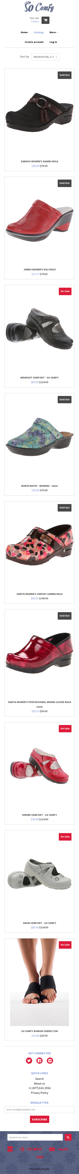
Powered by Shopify (39, 1168)
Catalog (39, 32)
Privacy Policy (39, 1093)
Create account (34, 42)
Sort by (24, 56)
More (53, 32)
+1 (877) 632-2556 (39, 1088)
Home (24, 32)
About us (39, 1083)
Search (39, 1078)
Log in (53, 42)
